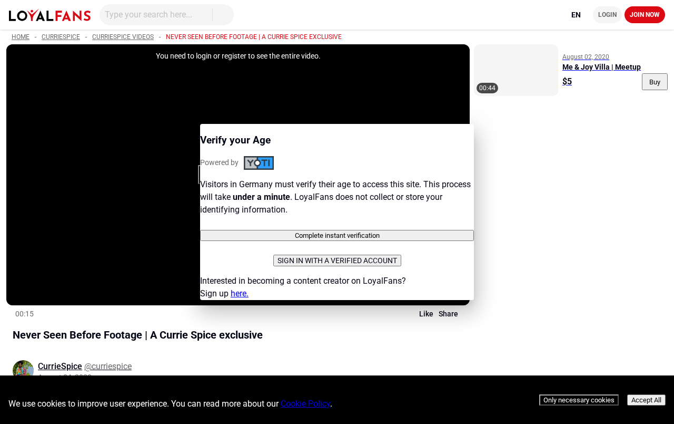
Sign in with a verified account (337, 260)
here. (240, 293)
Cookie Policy (305, 404)
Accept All (646, 400)
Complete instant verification (337, 235)
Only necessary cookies (578, 400)
